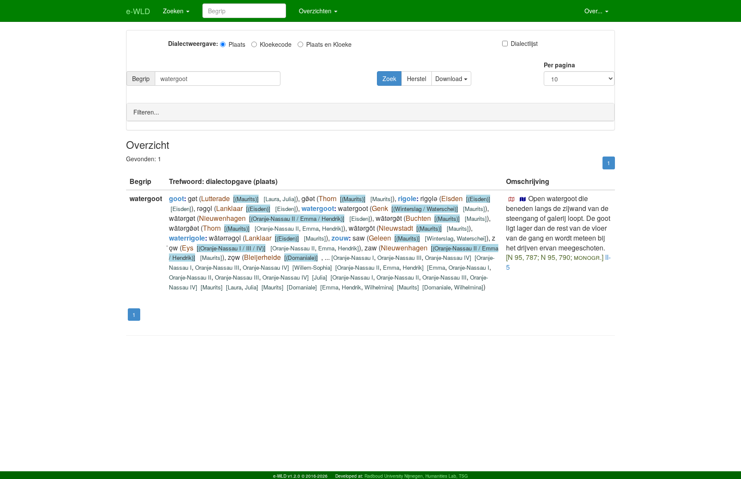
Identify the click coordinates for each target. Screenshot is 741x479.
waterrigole (187, 238)
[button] (511, 199)
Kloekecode (276, 44)
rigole (407, 198)
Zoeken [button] (174, 10)
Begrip (141, 78)
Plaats (237, 44)
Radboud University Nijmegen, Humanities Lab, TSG (416, 476)
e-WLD (138, 10)
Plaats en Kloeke (329, 44)
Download (449, 78)
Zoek (389, 78)
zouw (340, 238)
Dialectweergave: (193, 43)
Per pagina (559, 64)
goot (176, 198)
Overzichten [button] (316, 10)
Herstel (416, 78)
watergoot (317, 208)
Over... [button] (594, 10)
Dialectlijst (524, 43)
